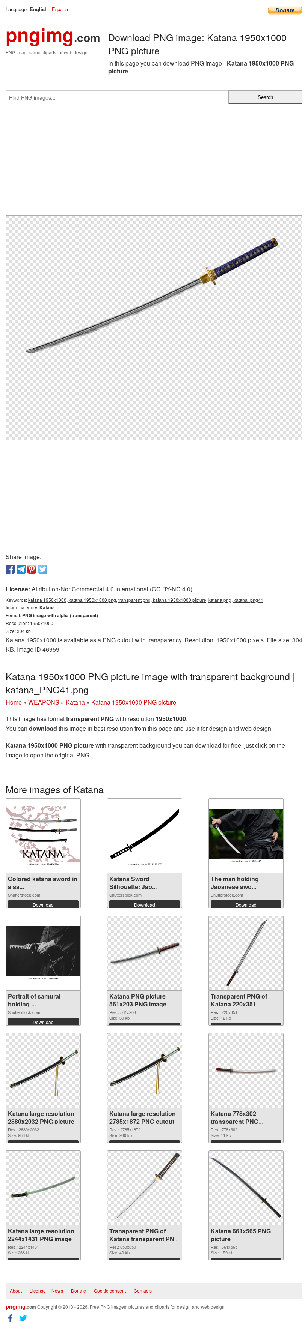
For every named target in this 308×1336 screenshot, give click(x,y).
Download (43, 904)
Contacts (143, 1290)
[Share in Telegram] (21, 569)
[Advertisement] (154, 162)
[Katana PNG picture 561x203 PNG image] (144, 953)
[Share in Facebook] (10, 569)
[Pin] (31, 569)
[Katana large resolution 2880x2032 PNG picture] (43, 1071)
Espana (60, 9)
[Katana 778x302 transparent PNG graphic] (246, 1070)
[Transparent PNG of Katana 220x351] (246, 953)
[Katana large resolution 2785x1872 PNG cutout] (144, 1070)
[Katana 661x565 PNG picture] (246, 1188)
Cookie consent (110, 1290)
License (38, 1290)
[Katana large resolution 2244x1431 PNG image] (43, 1188)
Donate (78, 1290)
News (57, 1290)
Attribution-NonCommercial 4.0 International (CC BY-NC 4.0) (112, 589)
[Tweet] (42, 569)
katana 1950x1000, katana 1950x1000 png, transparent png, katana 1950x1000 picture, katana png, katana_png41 (145, 600)
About (16, 1290)
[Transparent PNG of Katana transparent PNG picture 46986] (144, 1188)
